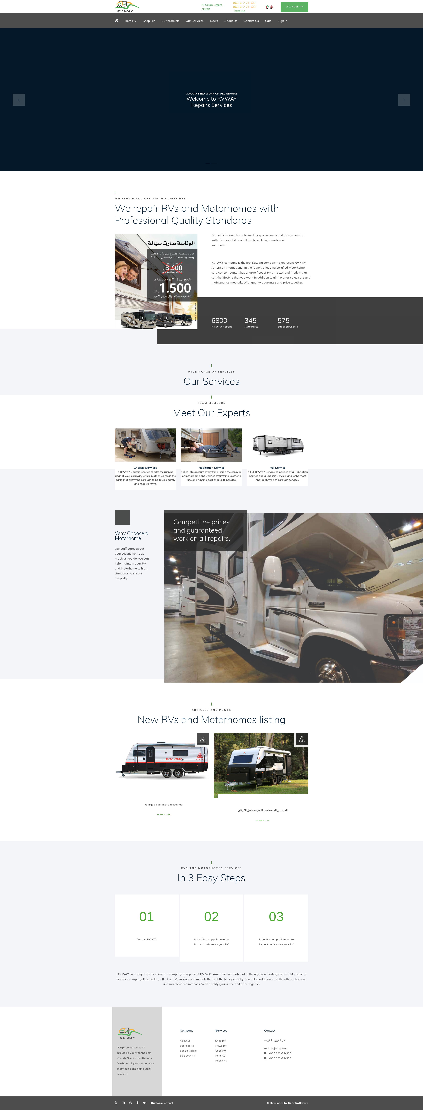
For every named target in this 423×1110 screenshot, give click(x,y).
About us (185, 1040)
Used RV (220, 1050)
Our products (170, 21)
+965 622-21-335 (244, 2)
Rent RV (130, 21)
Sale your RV (187, 1055)
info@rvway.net (278, 1048)
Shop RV (220, 1040)
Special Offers (188, 1050)
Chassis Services (145, 468)
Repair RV (221, 1060)
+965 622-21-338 (244, 6)
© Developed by (287, 1103)
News (214, 21)
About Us (230, 21)
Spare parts (187, 1045)
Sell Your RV (294, 7)
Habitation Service (212, 468)
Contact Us (251, 21)
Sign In (282, 21)
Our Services (195, 21)
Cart (268, 21)
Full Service (278, 468)
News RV (221, 1045)
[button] (19, 100)
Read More (164, 814)
